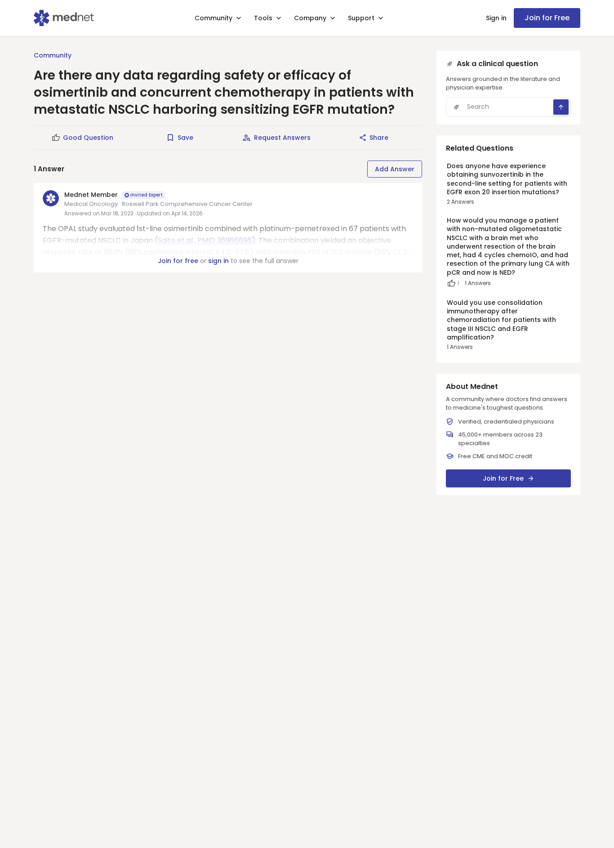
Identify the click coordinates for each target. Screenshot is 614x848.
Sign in (496, 17)
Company (310, 17)
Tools (263, 17)
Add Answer (394, 169)
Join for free (178, 260)
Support (361, 17)
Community (213, 17)
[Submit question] (561, 107)
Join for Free (547, 18)
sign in (218, 260)
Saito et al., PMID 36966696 (205, 240)
